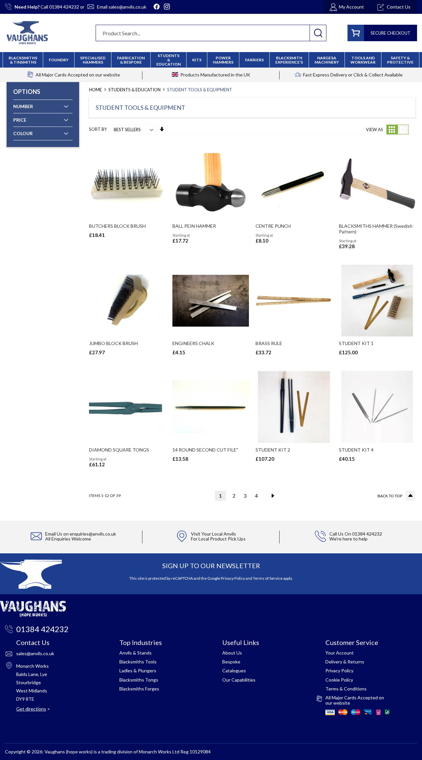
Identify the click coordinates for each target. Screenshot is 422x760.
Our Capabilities (239, 680)
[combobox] (211, 33)
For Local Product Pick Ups (218, 538)
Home (96, 89)
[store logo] (27, 32)
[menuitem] (131, 60)
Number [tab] (23, 106)
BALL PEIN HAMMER (194, 226)
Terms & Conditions (346, 688)
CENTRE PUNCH (273, 226)
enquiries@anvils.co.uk (93, 534)
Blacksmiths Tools (138, 661)
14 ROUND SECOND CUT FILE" (205, 450)
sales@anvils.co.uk (127, 7)
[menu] (211, 60)
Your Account (339, 653)
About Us (232, 653)
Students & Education (135, 89)
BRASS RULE (269, 343)
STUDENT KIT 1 (356, 343)
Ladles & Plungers (137, 670)
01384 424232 (64, 7)
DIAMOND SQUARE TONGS (119, 450)
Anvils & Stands (135, 653)
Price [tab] (19, 120)
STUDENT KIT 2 (273, 450)
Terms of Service (268, 578)
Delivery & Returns (344, 661)
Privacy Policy (233, 578)
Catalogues (234, 670)
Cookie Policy (339, 680)
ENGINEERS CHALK (193, 343)
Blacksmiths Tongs (138, 680)
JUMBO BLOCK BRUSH (113, 343)
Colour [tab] (23, 133)
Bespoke (231, 661)
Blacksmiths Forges (139, 688)
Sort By (98, 129)
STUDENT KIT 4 (356, 450)
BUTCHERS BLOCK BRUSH (117, 226)
